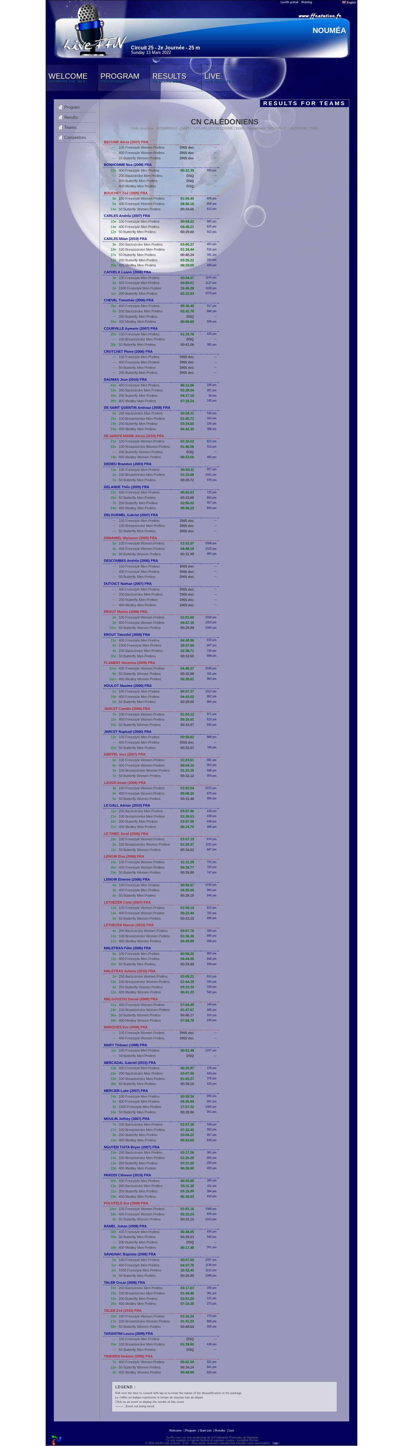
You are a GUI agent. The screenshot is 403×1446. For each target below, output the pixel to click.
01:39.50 (187, 1344)
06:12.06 (187, 385)
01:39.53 (187, 816)
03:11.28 (187, 1186)
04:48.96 (187, 640)
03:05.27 (187, 244)
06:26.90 (187, 1168)
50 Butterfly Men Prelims (137, 232)
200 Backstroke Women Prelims (143, 931)
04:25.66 (187, 890)
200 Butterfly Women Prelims (141, 452)
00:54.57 (187, 278)
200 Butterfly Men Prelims (138, 181)
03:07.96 (187, 811)
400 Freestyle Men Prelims (139, 170)
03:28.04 (187, 390)
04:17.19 (187, 395)
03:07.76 (187, 931)
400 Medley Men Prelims (137, 186)
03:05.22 (187, 976)
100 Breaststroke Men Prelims (142, 249)
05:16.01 (187, 719)
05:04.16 (187, 765)
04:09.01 (187, 283)
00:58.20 (187, 954)
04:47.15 (187, 623)
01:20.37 (187, 844)
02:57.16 (187, 1124)
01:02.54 (187, 788)
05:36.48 (187, 306)
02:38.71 (187, 651)
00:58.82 (187, 737)
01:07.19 (187, 839)
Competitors (75, 137)
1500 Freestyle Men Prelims (140, 288)
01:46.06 (187, 447)
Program (72, 107)
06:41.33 (187, 992)
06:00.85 (187, 1181)
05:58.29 (187, 508)
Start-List (206, 1430)
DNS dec (187, 147)
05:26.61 (187, 679)
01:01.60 (187, 617)
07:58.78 (187, 1020)
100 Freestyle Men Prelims (139, 221)
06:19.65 (187, 265)
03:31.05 (187, 1163)
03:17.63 (187, 1288)
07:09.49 (187, 1005)
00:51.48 (187, 1050)
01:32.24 (187, 1316)
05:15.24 (187, 1214)
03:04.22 (187, 1135)
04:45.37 (187, 668)
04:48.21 (187, 227)
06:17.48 (187, 1247)
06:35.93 (187, 1196)
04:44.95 (187, 959)
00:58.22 (187, 221)
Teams (70, 127)
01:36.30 (187, 936)
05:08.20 (187, 793)
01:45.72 (187, 418)
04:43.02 (187, 697)
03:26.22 (187, 260)
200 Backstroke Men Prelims (141, 176)
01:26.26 (187, 1158)
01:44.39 (187, 982)
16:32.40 (187, 1270)
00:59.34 (187, 1096)
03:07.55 (187, 821)
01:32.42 (187, 1130)
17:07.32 (187, 1107)
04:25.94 (187, 1101)
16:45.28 (187, 288)
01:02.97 (187, 543)
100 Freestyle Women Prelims (142, 147)
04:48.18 (187, 549)
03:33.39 (187, 987)
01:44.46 (187, 1293)
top (276, 1443)
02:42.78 (187, 311)
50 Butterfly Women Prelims (140, 158)
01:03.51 (187, 760)
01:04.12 (187, 714)
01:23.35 (187, 770)
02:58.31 (187, 413)
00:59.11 (187, 470)
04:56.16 (187, 204)
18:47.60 (187, 645)
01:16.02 (187, 441)
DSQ (190, 176)
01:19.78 (187, 334)
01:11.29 (187, 862)
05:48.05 (187, 1232)
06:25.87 (187, 1068)
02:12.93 (187, 293)
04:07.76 (187, 1265)
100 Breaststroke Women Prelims (144, 447)
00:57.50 (187, 1260)
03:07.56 (187, 1073)
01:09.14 (187, 908)
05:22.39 (187, 170)
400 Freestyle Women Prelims (142, 153)
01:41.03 (187, 1321)
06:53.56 (187, 457)
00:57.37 (187, 691)
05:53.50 (187, 1140)
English (351, 2)
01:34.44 (187, 249)
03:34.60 (187, 424)
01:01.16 (187, 1209)
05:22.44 (187, 913)
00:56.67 (187, 885)
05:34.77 (187, 867)
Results (71, 117)
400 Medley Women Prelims (140, 457)
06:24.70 (187, 827)
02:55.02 (187, 503)
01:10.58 (187, 475)
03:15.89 (187, 1191)
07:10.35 (187, 1304)
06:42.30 (187, 429)
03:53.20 (187, 1298)
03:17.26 (187, 1152)
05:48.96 (187, 1372)
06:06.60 (187, 321)
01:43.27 (187, 1079)
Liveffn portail (289, 2)
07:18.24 (187, 401)
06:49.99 (187, 941)
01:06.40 (187, 198)
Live (231, 1430)
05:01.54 (187, 1362)
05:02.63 (187, 492)
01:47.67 (187, 1010)
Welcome (175, 1430)
